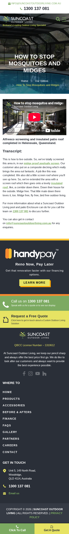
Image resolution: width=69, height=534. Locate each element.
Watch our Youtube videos (37, 373)
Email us (14, 493)
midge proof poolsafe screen (41, 163)
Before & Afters (17, 412)
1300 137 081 (35, 8)
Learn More (35, 282)
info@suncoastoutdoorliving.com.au (36, 3)
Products (11, 398)
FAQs (7, 425)
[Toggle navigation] (64, 19)
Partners (11, 438)
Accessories (14, 405)
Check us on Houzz (44, 373)
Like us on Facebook (24, 373)
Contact (10, 452)
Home (7, 392)
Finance (9, 418)
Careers (10, 445)
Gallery (10, 431)
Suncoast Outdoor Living (18, 19)
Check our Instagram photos (30, 373)
